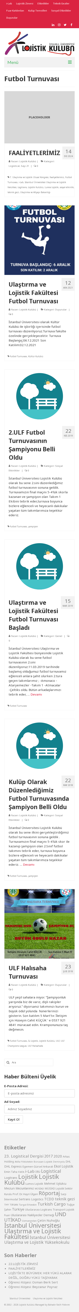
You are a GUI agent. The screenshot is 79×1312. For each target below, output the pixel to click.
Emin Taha (10, 1172)
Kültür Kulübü (35, 356)
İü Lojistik (33, 1040)
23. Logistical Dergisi (23, 1156)
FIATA (21, 1171)
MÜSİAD (39, 1188)
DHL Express (13, 1166)
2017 (48, 1156)
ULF (57, 1040)
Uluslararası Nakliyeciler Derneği (32, 1215)
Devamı (36, 694)
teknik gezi (13, 192)
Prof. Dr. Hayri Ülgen (25, 1194)
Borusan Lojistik (43, 1161)
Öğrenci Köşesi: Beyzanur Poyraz (33, 1287)
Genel (58, 636)
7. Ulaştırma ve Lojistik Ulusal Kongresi (29, 177)
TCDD (49, 1199)
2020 (58, 1156)
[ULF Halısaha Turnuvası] (39, 923)
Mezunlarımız (25, 1188)
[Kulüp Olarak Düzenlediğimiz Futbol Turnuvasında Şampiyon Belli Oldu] (40, 745)
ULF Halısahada (35, 1045)
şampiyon (33, 526)
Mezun (9, 1188)
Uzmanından (29, 1220)
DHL (68, 1161)
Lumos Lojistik (52, 187)
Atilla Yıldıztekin (24, 1161)
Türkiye (18, 1209)
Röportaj (49, 1193)
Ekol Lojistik (63, 1166)
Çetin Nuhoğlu (48, 1220)
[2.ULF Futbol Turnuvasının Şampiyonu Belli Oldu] (40, 396)
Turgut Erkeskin (28, 1204)
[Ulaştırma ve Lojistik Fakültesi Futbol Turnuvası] (39, 240)
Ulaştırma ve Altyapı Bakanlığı (35, 192)
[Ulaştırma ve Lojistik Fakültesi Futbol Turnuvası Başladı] (40, 566)
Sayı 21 (25, 165)
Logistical (14, 165)
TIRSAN (14, 1204)
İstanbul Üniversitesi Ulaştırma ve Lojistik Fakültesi (32, 1231)
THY (6, 1204)
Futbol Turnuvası (18, 356)
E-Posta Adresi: (16, 1086)
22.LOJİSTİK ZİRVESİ (23, 1264)
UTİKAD (12, 1220)
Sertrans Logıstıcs (31, 1199)
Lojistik (28, 1176)
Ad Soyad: (12, 1101)
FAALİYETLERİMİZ (21, 1268)
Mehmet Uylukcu (55, 1183)
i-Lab (21, 182)
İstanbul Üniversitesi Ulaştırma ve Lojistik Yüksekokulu (37, 1240)
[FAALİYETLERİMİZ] (39, 117)
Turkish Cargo (51, 1204)
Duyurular (61, 309)
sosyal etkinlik (67, 187)
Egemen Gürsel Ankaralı (38, 1166)
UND (60, 1214)
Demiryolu (59, 1161)
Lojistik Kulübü (27, 161)
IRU (37, 1172)
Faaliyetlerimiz (57, 177)
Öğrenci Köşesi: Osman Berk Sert (33, 1282)
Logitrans (22, 187)
